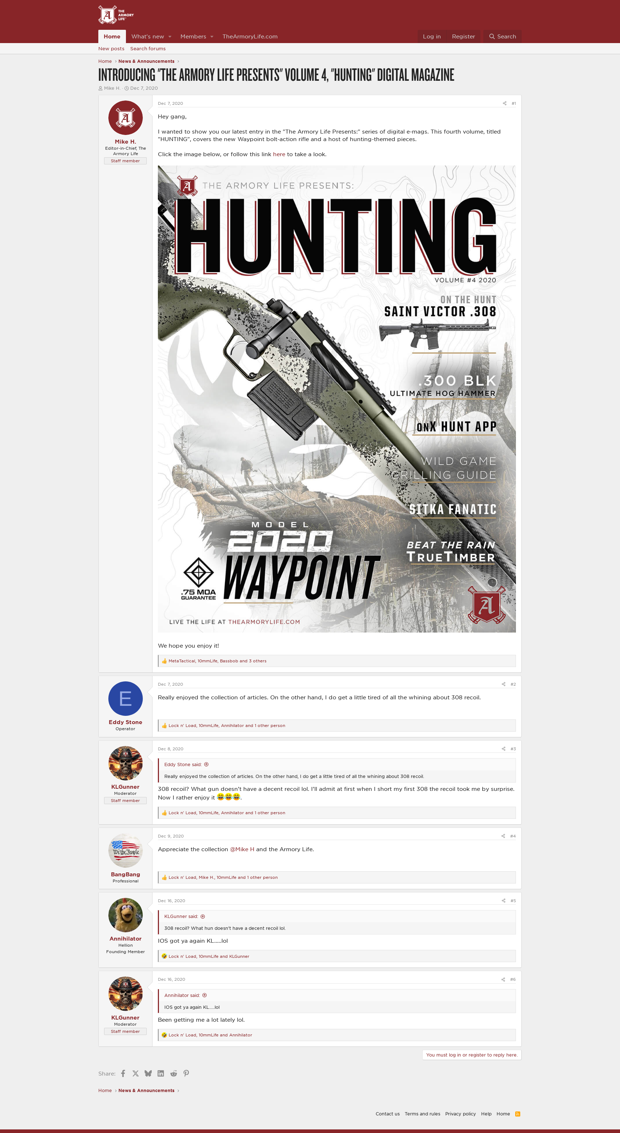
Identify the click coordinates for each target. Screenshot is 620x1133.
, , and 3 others (218, 660)
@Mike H (242, 849)
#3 (513, 748)
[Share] (504, 103)
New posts (111, 48)
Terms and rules (422, 1113)
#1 (514, 103)
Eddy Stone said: (183, 764)
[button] (170, 36)
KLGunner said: (181, 916)
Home (112, 36)
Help (486, 1113)
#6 (513, 979)
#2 (513, 684)
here (279, 154)
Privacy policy (460, 1113)
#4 (513, 836)
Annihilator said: (182, 995)
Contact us (388, 1113)
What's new (147, 36)
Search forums (148, 48)
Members (193, 36)
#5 (513, 900)
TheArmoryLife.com (250, 36)
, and (209, 956)
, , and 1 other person (227, 725)
